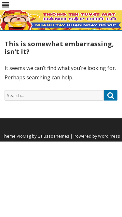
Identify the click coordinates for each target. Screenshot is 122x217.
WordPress (109, 136)
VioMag (24, 136)
